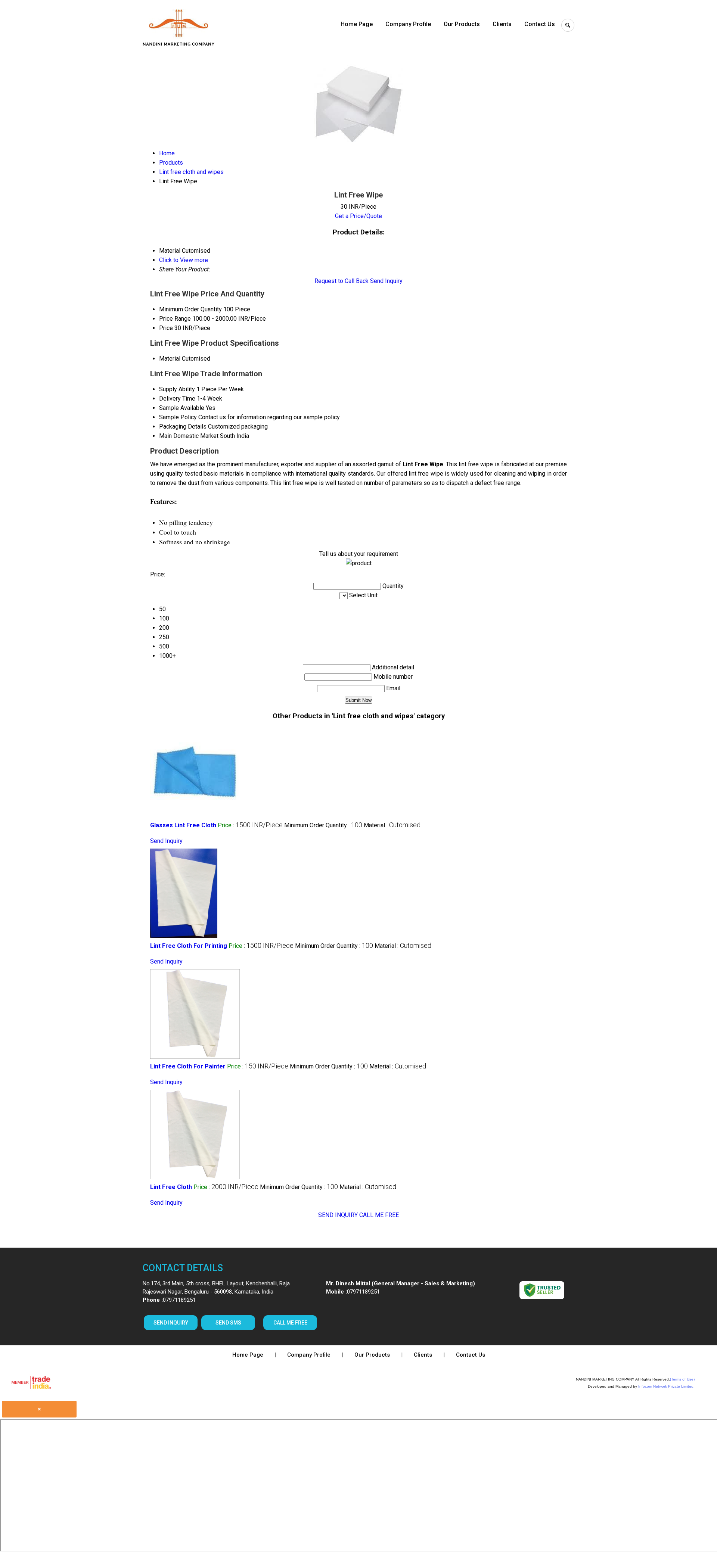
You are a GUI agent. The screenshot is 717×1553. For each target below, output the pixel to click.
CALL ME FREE (379, 1215)
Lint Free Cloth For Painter (188, 1066)
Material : (392, 825)
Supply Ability (177, 389)
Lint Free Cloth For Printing (188, 945)
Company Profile (408, 24)
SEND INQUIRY (338, 1215)
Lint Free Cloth (171, 1187)
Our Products (462, 24)
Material (169, 358)
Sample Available (181, 407)
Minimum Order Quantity (190, 309)
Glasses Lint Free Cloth (183, 825)
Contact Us (539, 24)
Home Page (357, 24)
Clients (502, 24)
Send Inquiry (386, 280)
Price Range (175, 318)
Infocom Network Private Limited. (666, 1386)
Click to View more (183, 260)
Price (166, 328)
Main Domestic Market (188, 435)
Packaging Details (183, 426)
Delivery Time (177, 398)
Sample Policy (178, 417)
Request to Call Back (341, 280)
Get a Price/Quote (358, 216)
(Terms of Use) (682, 1379)
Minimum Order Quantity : (323, 825)
